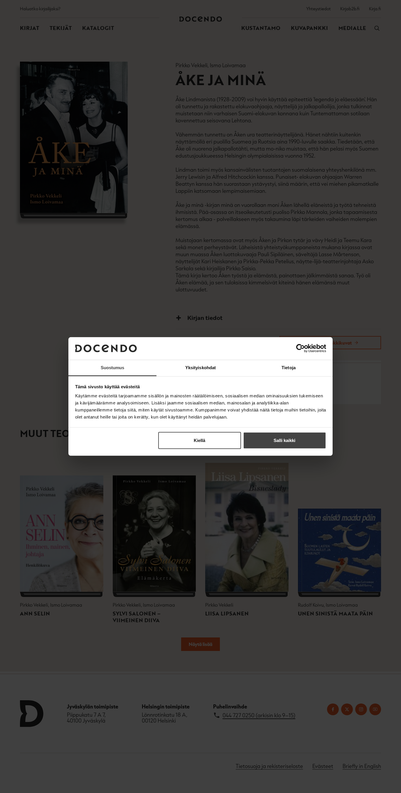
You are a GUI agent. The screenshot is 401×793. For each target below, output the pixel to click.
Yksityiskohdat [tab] (200, 367)
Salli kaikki (284, 440)
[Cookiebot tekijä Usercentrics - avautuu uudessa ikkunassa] (300, 348)
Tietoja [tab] (289, 367)
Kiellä (199, 440)
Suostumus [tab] (112, 367)
